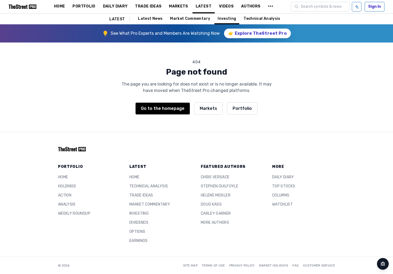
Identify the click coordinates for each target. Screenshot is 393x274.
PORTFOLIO (83, 6)
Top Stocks (283, 186)
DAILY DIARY (115, 6)
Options (137, 231)
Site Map (190, 265)
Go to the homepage (162, 108)
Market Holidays (273, 265)
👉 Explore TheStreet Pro (257, 33)
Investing (227, 18)
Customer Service (319, 265)
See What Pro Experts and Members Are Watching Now (165, 33)
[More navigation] (270, 6)
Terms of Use (213, 265)
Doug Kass (211, 204)
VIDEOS (226, 6)
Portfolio (242, 108)
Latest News (150, 18)
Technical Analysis (262, 18)
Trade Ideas (141, 195)
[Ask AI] (356, 6)
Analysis (67, 204)
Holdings (67, 186)
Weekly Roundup (74, 213)
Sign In (374, 6)
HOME (59, 6)
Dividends (138, 222)
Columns (280, 195)
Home (63, 177)
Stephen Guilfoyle (219, 186)
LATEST (203, 6)
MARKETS (178, 6)
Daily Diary (283, 177)
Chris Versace (215, 177)
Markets (208, 108)
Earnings (138, 240)
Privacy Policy (242, 265)
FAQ (295, 265)
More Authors (215, 222)
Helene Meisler (215, 195)
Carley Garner (216, 213)
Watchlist (282, 204)
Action (64, 195)
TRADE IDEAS (148, 6)
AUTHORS (250, 6)
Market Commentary (190, 18)
